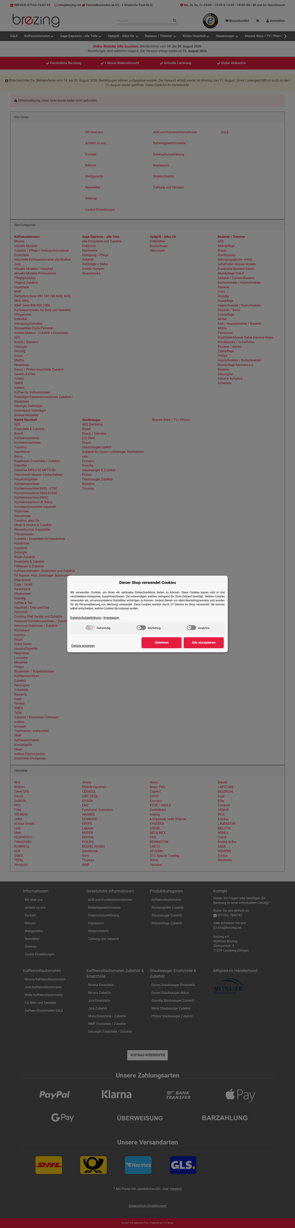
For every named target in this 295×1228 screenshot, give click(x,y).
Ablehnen (162, 642)
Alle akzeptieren (204, 642)
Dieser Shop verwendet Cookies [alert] (147, 582)
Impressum (111, 618)
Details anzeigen (83, 646)
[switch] (90, 627)
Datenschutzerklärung (85, 618)
